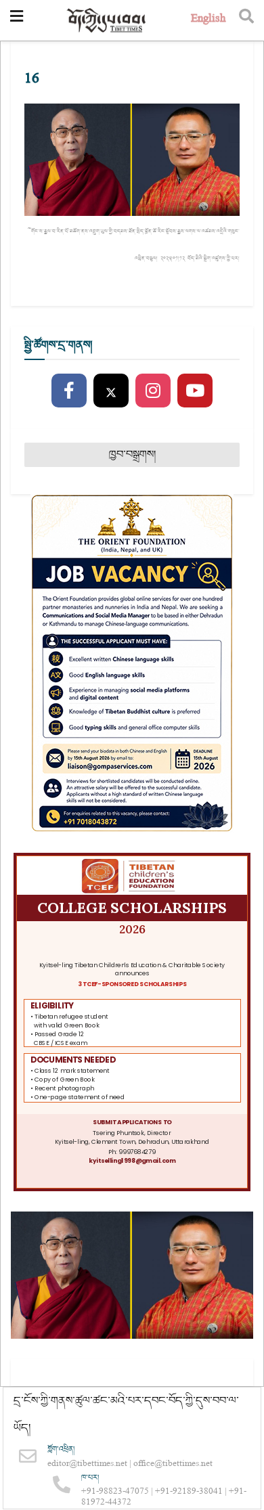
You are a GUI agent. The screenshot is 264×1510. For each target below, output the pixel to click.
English (208, 20)
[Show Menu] (16, 20)
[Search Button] (246, 20)
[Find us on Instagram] (153, 391)
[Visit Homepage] (107, 20)
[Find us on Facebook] (69, 391)
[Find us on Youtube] (195, 391)
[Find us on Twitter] (111, 391)
